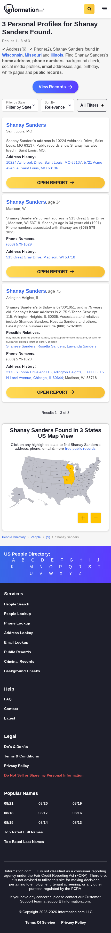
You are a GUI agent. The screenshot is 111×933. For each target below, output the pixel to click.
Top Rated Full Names (23, 832)
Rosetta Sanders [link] (51, 346)
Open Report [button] (52, 182)
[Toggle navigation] (104, 9)
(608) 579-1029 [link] (19, 244)
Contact (11, 709)
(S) (48, 537)
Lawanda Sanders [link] (82, 346)
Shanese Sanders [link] (20, 346)
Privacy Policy (16, 766)
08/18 (8, 813)
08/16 (77, 813)
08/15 (8, 822)
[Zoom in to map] (83, 518)
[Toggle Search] (89, 9)
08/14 (43, 822)
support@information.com (68, 901)
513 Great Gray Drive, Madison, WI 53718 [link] (40, 257)
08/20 (43, 803)
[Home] (24, 9)
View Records (52, 87)
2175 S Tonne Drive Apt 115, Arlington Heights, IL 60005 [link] (52, 372)
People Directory (14, 537)
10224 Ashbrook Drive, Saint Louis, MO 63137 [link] (44, 162)
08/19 (77, 803)
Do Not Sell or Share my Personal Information (44, 775)
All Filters (89, 105)
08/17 (43, 813)
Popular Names (21, 793)
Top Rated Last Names (24, 842)
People (36, 537)
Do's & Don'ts (16, 747)
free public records (80, 448)
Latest (9, 718)
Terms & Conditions (21, 756)
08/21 (8, 803)
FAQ (8, 699)
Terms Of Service (40, 922)
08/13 (77, 822)
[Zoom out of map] (96, 518)
